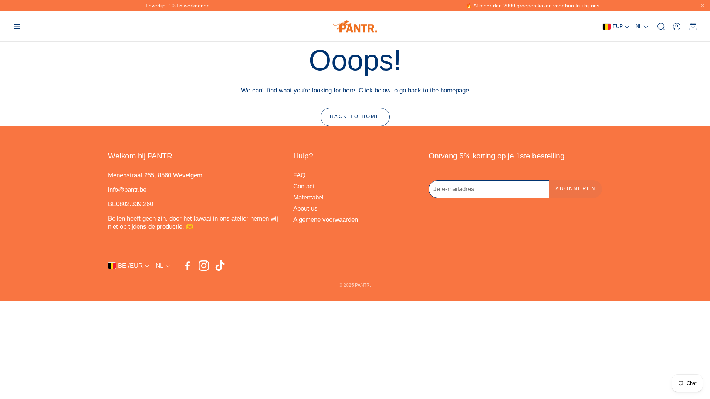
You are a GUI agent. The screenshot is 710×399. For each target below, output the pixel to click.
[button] (17, 26)
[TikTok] (220, 265)
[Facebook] (187, 265)
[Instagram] (204, 265)
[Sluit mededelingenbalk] (702, 5)
